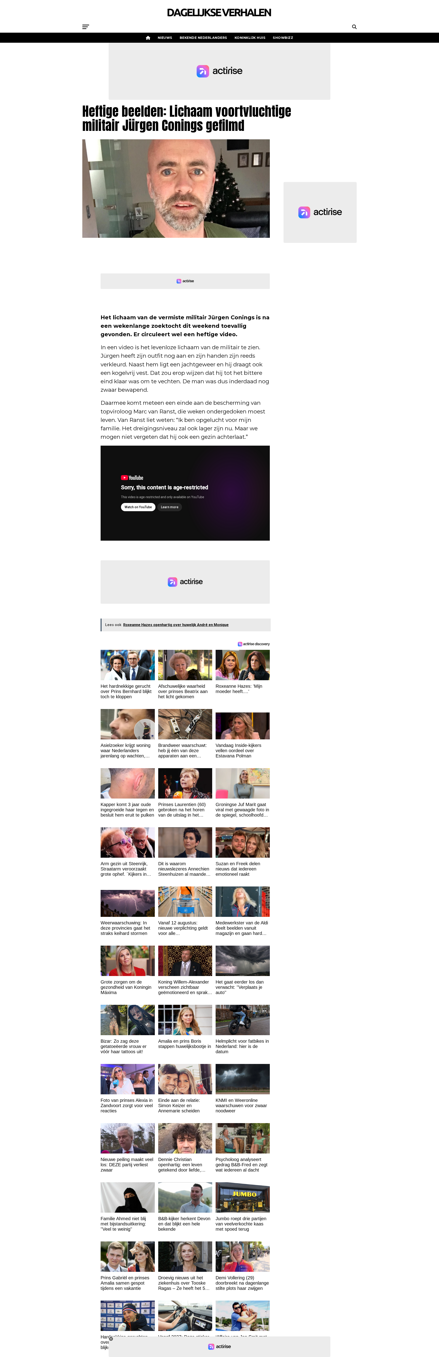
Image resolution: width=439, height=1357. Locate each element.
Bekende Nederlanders (203, 38)
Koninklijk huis (250, 38)
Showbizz (283, 38)
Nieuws (165, 38)
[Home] (148, 38)
